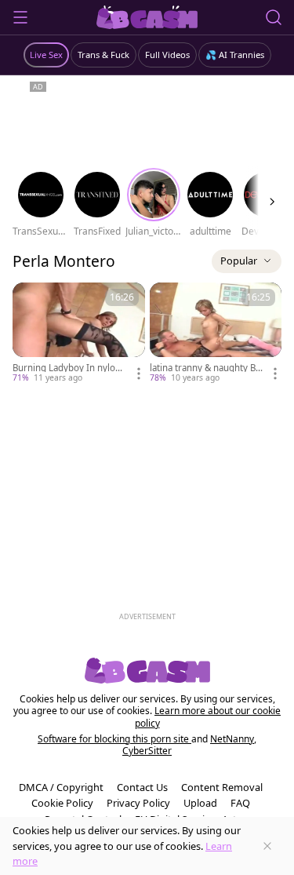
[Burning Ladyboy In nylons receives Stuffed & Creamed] (79, 334)
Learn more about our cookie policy (208, 717)
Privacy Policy (138, 803)
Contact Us (142, 787)
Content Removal (222, 787)
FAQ (240, 803)
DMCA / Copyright (61, 787)
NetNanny (232, 739)
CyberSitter (147, 750)
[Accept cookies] (267, 846)
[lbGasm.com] (147, 17)
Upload (200, 803)
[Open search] (274, 17)
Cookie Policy (62, 803)
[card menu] (138, 373)
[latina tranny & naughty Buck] (216, 334)
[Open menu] (20, 17)
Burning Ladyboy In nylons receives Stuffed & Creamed (70, 368)
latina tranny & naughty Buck (205, 368)
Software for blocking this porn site (114, 739)
